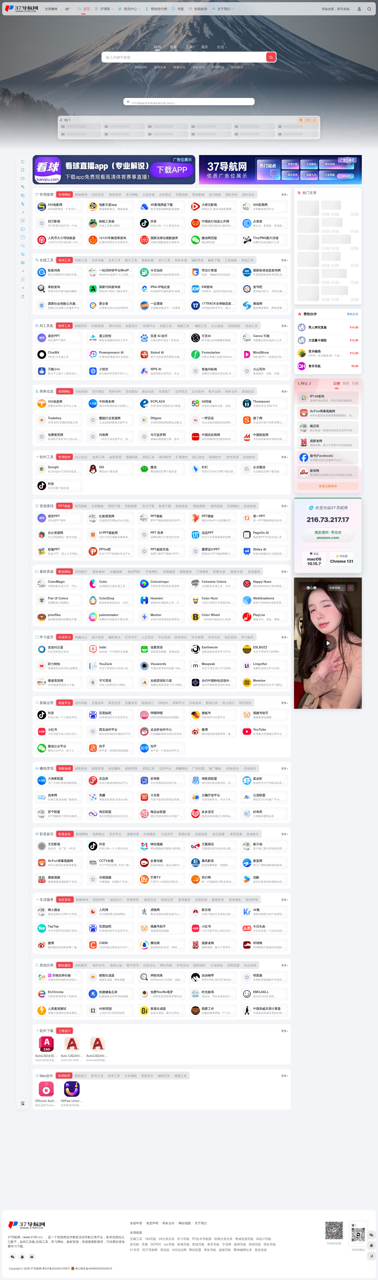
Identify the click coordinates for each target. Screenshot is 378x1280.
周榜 (345, 383)
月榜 (355, 383)
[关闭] (249, 101)
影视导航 (183, 1244)
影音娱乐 (237, 67)
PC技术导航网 (202, 1238)
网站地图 (184, 1223)
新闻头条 (160, 67)
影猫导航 (198, 1244)
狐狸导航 (240, 1244)
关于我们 (201, 1223)
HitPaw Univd (75, 1100)
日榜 (336, 383)
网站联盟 (195, 1249)
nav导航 (169, 1244)
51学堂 (135, 1249)
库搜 (145, 1244)
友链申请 (136, 1223)
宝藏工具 (136, 1238)
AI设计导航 (263, 1238)
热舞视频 (334, 587)
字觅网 (226, 1244)
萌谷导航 (270, 1244)
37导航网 (36, 1268)
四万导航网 (150, 1249)
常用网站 (218, 67)
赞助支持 (352, 314)
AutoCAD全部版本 (55, 1055)
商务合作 (168, 1223)
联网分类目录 (223, 1238)
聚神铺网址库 (243, 1249)
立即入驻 (310, 120)
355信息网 (179, 1249)
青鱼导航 (210, 1249)
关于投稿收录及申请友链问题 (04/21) (153, 101)
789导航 (150, 1238)
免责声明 (152, 1223)
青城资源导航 (244, 1238)
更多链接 (261, 1249)
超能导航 (225, 1249)
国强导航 (255, 1244)
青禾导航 (314, 366)
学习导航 (183, 1238)
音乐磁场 (314, 351)
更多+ (284, 194)
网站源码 (141, 67)
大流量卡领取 (317, 340)
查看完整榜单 (328, 486)
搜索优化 (179, 67)
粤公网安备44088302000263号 (93, 1268)
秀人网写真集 (317, 327)
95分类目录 (167, 1238)
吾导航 (134, 1244)
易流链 (164, 1249)
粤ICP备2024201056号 (56, 1268)
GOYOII (155, 1244)
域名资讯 (198, 67)
